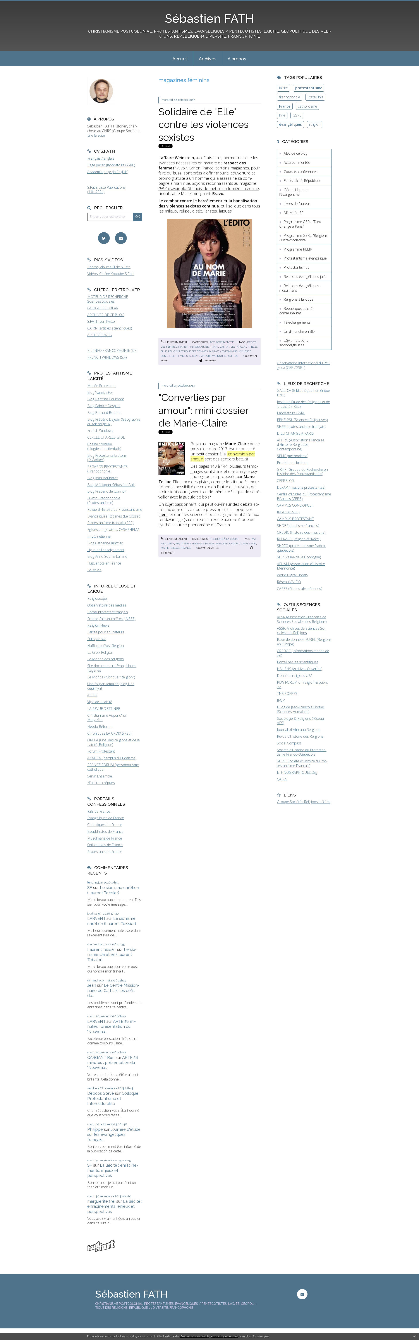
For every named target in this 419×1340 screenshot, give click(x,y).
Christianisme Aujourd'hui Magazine (106, 717)
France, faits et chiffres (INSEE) (111, 618)
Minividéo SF (293, 212)
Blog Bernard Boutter (104, 412)
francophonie (289, 97)
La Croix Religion (100, 652)
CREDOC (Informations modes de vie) (303, 653)
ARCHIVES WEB (99, 335)
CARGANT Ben (101, 1057)
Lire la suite (96, 135)
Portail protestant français (107, 612)
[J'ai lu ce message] (414, 1336)
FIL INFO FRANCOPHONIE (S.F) (112, 350)
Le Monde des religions (105, 659)
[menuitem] (180, 58)
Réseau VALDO (289, 581)
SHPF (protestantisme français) (301, 426)
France (284, 106)
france (186, 547)
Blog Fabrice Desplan (103, 405)
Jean (91, 985)
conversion (248, 543)
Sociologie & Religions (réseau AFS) (300, 720)
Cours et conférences (301, 171)
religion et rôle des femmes (188, 351)
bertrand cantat (217, 346)
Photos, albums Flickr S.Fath (109, 267)
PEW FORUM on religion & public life (302, 684)
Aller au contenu (14, 4)
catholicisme (307, 106)
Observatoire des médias (106, 605)
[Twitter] (104, 238)
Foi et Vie (94, 570)
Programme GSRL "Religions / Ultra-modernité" (303, 237)
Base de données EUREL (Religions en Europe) (304, 641)
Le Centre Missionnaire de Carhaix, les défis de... (113, 990)
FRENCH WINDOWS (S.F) (107, 357)
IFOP (281, 700)
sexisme (194, 355)
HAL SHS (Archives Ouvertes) (299, 668)
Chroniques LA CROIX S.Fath (109, 733)
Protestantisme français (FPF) (110, 522)
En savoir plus (261, 1336)
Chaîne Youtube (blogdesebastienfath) (104, 446)
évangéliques (290, 124)
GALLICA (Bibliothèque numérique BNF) (303, 392)
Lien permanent (175, 342)
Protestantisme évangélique (305, 258)
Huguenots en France (104, 563)
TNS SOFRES (287, 693)
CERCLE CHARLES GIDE (106, 437)
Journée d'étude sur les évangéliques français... (114, 1134)
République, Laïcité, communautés (296, 310)
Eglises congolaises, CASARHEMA (113, 529)
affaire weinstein (213, 355)
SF (89, 887)
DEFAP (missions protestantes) (301, 487)
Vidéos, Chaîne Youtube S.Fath (110, 273)
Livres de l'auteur (297, 203)
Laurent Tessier (101, 949)
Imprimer (209, 360)
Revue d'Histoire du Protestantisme (114, 509)
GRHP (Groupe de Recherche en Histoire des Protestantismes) (302, 471)
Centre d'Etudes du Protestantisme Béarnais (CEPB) (304, 496)
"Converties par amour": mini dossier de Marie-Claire (203, 410)
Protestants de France (104, 851)
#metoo (233, 355)
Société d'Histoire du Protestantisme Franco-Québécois (301, 752)
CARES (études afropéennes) (299, 588)
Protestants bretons (292, 462)
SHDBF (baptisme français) (298, 525)
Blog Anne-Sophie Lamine (107, 556)
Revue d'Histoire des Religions (300, 736)
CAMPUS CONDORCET (295, 505)
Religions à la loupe (224, 538)
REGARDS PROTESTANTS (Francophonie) (107, 469)
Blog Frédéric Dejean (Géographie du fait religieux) (113, 421)
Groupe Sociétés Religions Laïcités (303, 801)
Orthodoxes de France (105, 844)
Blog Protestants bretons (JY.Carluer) (107, 457)
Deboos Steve (100, 1093)
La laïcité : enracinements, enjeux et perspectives (112, 1170)
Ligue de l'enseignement (105, 549)
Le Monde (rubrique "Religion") (111, 677)
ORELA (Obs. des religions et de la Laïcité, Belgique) (113, 742)
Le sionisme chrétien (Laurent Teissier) (112, 954)
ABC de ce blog (295, 153)
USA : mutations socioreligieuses (293, 342)
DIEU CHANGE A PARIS (295, 433)
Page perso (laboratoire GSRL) (111, 165)
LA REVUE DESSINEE (103, 708)
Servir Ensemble (99, 776)
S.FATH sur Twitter (101, 321)
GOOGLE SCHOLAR (102, 308)
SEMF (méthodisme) (292, 455)
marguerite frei (101, 1201)
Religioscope (97, 598)
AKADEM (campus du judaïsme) (111, 758)
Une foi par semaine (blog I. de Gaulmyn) (110, 686)
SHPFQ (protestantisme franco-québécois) (301, 548)
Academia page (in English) (107, 171)
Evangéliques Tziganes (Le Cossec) (114, 516)
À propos (237, 58)
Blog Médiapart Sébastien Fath (111, 484)
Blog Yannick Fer (100, 392)
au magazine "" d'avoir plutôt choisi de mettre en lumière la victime (208, 186)
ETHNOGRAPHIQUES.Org (297, 772)
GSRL (297, 115)
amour (234, 543)
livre (282, 115)
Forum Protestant (101, 751)
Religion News (98, 625)
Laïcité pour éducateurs (105, 632)
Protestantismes (296, 267)
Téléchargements (297, 322)
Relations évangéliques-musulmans (299, 288)
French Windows (100, 430)
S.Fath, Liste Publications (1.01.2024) (106, 189)
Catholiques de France (104, 824)
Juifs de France (98, 811)
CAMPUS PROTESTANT (295, 518)
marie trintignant (191, 346)
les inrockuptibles (244, 346)
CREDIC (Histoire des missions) (301, 532)
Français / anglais (100, 158)
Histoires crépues (101, 782)
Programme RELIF (298, 249)
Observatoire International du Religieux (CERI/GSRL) (303, 365)
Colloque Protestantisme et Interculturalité (112, 1098)
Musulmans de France (104, 838)
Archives (207, 58)
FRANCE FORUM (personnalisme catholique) (113, 767)
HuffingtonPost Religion (105, 645)
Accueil (180, 58)
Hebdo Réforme (99, 726)
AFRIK (92, 695)
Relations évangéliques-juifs (305, 276)
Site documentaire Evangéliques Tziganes (111, 668)
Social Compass (289, 743)
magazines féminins (223, 351)
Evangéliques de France (105, 818)
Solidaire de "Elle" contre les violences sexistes (203, 124)
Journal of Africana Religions (298, 729)
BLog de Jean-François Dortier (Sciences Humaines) (300, 709)
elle (164, 351)
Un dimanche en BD (299, 331)
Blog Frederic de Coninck (106, 491)
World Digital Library (292, 575)
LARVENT (96, 918)
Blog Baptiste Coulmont (105, 399)
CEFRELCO (285, 480)
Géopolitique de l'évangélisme (293, 192)
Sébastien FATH (209, 18)
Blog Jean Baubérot (102, 478)
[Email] (121, 238)
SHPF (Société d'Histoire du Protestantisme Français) (302, 763)
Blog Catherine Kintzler (105, 543)
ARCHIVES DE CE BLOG (105, 314)
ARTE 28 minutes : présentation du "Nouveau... (111, 1026)
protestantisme (308, 87)
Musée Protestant (101, 385)
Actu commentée (222, 342)
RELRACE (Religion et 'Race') (299, 539)
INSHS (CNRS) (288, 512)
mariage (222, 543)
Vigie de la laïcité (99, 701)
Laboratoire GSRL (291, 413)
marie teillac (170, 547)
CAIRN (282, 779)
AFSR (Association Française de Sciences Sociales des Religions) (302, 619)
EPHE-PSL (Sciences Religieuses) (302, 419)
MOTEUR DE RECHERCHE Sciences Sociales (107, 299)
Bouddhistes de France (105, 831)
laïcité (283, 87)
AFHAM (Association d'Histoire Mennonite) (301, 566)
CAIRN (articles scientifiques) (109, 328)
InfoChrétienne (99, 536)
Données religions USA (295, 675)
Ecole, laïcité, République (302, 180)
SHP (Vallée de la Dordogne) (299, 557)
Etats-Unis (315, 97)
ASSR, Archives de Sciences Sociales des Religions (301, 630)
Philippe (95, 1129)
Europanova (96, 638)
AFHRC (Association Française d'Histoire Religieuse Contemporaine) (300, 445)
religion (314, 124)
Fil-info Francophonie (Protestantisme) (103, 500)
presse (210, 543)
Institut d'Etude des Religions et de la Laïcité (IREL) (303, 404)
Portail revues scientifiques (297, 662)
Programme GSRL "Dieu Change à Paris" (300, 224)
